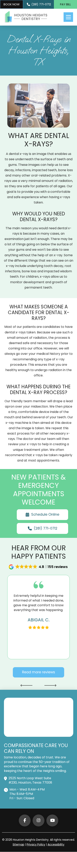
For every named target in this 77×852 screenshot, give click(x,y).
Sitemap (18, 844)
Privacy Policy (36, 844)
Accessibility (56, 844)
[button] (68, 17)
